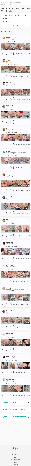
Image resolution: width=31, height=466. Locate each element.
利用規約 (15, 462)
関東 (15, 2)
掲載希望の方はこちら (15, 459)
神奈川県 (19, 2)
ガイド (15, 457)
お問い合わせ (15, 464)
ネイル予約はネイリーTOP (6, 2)
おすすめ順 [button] (24, 31)
